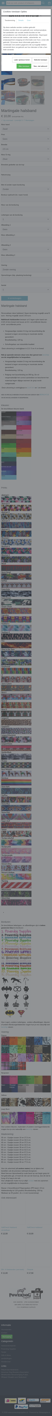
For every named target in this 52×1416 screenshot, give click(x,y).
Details (21, 20)
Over (29, 20)
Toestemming (10, 20)
